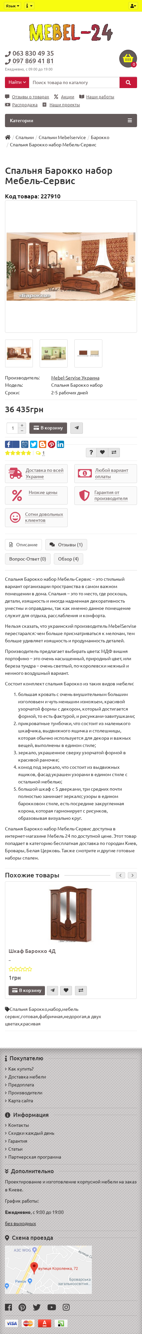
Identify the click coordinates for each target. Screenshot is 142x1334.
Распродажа (25, 104)
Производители (25, 1092)
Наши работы (100, 96)
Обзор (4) (68, 559)
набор (54, 1009)
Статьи (15, 1149)
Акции (67, 96)
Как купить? (21, 1068)
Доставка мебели (27, 1076)
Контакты (18, 1125)
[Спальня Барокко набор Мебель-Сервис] (71, 266)
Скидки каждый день (31, 1133)
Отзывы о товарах (30, 96)
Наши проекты (65, 104)
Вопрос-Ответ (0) (27, 559)
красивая (30, 1023)
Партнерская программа (34, 1157)
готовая (29, 1016)
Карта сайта (20, 1100)
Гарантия (17, 1141)
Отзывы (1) (70, 544)
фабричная (51, 1016)
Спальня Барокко (28, 1009)
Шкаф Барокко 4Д (32, 951)
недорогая (75, 1016)
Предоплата (21, 1084)
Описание (27, 544)
